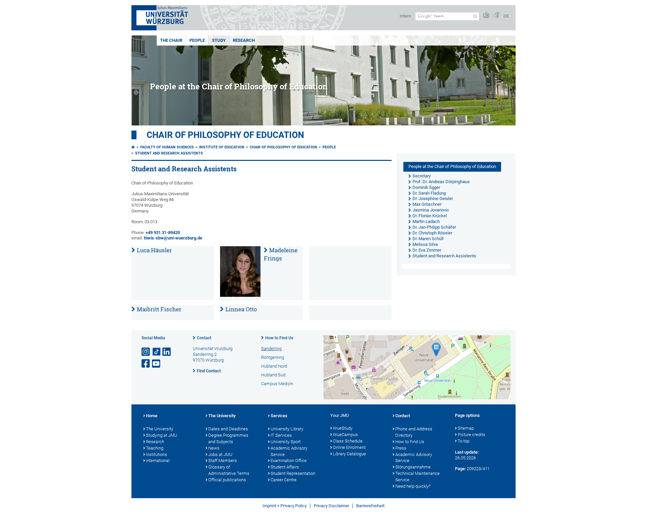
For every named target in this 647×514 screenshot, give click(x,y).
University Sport (286, 441)
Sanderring (271, 348)
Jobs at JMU (220, 454)
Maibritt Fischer (159, 309)
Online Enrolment (349, 447)
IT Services (281, 435)
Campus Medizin (277, 383)
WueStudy (342, 428)
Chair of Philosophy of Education (225, 135)
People (197, 40)
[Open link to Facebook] (146, 364)
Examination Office (289, 460)
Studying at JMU (161, 435)
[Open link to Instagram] (146, 352)
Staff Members (222, 460)
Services (279, 415)
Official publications (227, 479)
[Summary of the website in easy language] (486, 15)
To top (463, 441)
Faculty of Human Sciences (167, 147)
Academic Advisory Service (289, 451)
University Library (287, 428)
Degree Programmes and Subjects (228, 438)
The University (159, 428)
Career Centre (284, 479)
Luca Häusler (154, 250)
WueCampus (345, 434)
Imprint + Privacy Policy (285, 505)
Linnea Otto (241, 309)
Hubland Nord (274, 366)
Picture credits (471, 434)
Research (244, 40)
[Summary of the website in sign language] (496, 15)
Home (151, 415)
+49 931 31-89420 (162, 232)
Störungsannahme (413, 466)
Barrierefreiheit (370, 505)
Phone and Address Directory (413, 432)
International (158, 460)
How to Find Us (279, 338)
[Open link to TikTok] (156, 352)
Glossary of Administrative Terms (228, 470)
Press (400, 448)
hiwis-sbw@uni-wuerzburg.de (173, 237)
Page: (460, 468)
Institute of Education (221, 147)
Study (219, 40)
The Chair (171, 40)
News (213, 448)
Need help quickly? (413, 486)
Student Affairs (285, 466)
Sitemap (466, 428)
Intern (405, 16)
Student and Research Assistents (169, 153)
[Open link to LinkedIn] (167, 352)
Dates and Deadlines (228, 428)
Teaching (154, 448)
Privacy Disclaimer (331, 505)
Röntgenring (272, 357)
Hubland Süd (273, 374)
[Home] (133, 147)
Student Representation (293, 473)
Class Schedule (348, 441)
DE (506, 16)
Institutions (156, 454)
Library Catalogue (349, 453)
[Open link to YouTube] (156, 364)
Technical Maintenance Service (417, 476)
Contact (204, 338)
